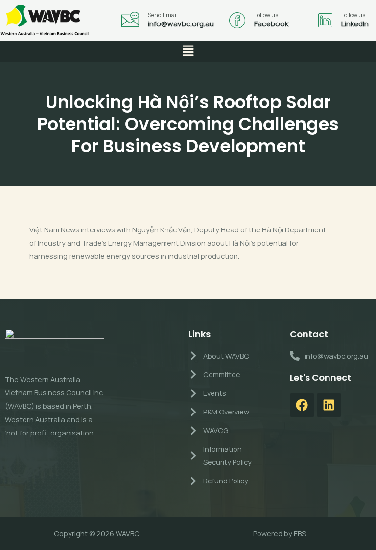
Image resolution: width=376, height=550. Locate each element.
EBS (300, 533)
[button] (188, 51)
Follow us (266, 15)
